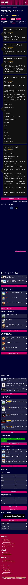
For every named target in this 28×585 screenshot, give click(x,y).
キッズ (16, 500)
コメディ (3, 503)
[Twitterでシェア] (16, 208)
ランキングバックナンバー (9, 561)
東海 (15, 477)
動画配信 (18, 18)
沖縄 (15, 488)
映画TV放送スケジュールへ (13, 466)
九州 (2, 488)
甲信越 (2, 482)
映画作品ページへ (5, 526)
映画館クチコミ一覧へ (13, 506)
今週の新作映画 (6, 540)
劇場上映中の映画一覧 (13, 330)
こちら (13, 22)
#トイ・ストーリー (19, 438)
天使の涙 (15, 7)
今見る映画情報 (6, 572)
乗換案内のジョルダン (10, 577)
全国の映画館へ (13, 491)
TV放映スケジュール (8, 570)
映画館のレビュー (7, 554)
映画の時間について (13, 520)
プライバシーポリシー (21, 577)
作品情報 (9, 7)
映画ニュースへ (13, 393)
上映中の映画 (6, 539)
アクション (3, 497)
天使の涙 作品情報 (5, 523)
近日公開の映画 (6, 542)
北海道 (2, 480)
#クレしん (12, 438)
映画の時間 (3, 7)
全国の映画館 (6, 552)
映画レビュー (13, 432)
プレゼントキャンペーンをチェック (13, 286)
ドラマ (2, 15)
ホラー (16, 503)
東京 (2, 475)
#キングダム (3, 441)
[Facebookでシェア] (11, 208)
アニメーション (18, 497)
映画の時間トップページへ (6, 528)
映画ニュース (6, 567)
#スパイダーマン (4, 438)
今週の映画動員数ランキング (7, 308)
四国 (15, 485)
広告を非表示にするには (20, 251)
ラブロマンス (7, 15)
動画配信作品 (6, 569)
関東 (15, 475)
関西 (2, 477)
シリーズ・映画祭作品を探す (14, 443)
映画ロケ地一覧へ (13, 509)
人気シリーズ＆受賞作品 (9, 543)
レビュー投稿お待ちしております (14, 198)
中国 (2, 485)
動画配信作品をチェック (13, 353)
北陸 (15, 482)
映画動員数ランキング (8, 560)
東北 (15, 480)
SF (1, 500)
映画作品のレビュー (7, 544)
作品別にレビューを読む (9, 546)
